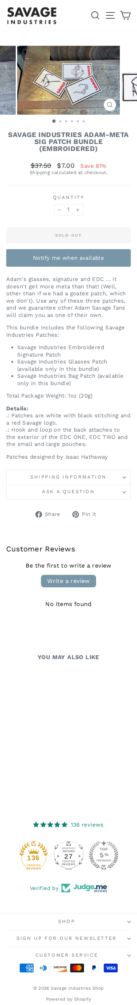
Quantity (68, 197)
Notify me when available (68, 258)
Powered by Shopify (68, 999)
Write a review (68, 580)
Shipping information (68, 477)
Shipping (40, 172)
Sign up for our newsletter (66, 938)
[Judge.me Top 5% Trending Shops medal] (103, 855)
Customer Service (66, 955)
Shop (66, 921)
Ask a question (68, 491)
